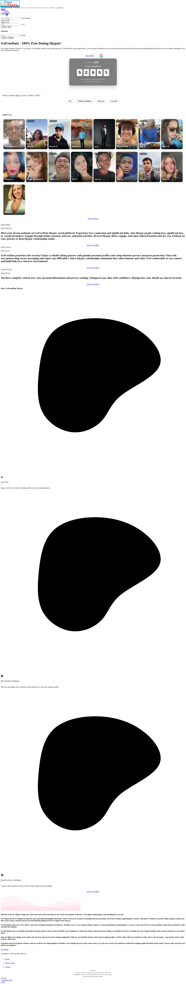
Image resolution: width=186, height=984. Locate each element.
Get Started (5, 949)
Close (10, 980)
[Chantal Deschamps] (36, 167)
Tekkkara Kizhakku (84, 101)
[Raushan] (82, 134)
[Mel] (82, 167)
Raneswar (101, 101)
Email (23, 35)
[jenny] (36, 134)
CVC (23, 24)
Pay (9, 27)
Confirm (10, 38)
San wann (114, 101)
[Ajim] (149, 167)
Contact (7, 967)
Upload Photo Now (94, 507)
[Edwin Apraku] (14, 134)
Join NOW (90, 56)
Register (7, 13)
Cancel (4, 27)
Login (6, 11)
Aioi (70, 101)
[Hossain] (59, 134)
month (7, 20)
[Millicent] (14, 200)
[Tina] (149, 134)
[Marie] (172, 134)
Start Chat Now (93, 218)
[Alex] (127, 167)
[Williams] (59, 167)
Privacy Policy (10, 963)
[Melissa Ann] (127, 134)
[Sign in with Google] (101, 55)
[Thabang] (14, 167)
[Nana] (104, 167)
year (8, 22)
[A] (104, 134)
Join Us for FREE (93, 245)
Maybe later (93, 511)
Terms (7, 959)
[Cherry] (172, 167)
